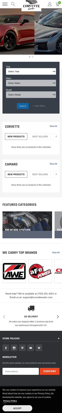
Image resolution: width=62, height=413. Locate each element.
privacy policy (10, 401)
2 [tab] (32, 56)
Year (8, 66)
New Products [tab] (16, 136)
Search (22, 106)
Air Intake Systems (18, 230)
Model (9, 90)
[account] (50, 4)
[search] (13, 4)
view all (53, 126)
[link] (27, 224)
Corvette (12, 126)
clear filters (39, 105)
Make (8, 78)
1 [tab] (29, 56)
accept (17, 408)
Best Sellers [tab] (40, 136)
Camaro (11, 164)
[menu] (4, 4)
